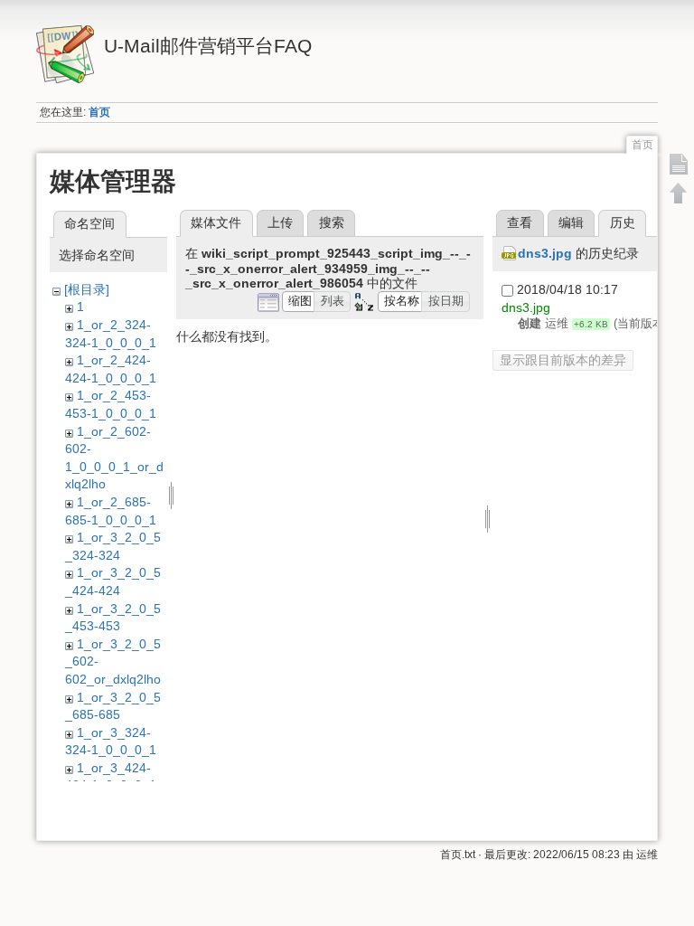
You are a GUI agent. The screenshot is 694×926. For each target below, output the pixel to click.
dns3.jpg (545, 253)
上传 (280, 222)
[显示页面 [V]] (678, 163)
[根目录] (86, 289)
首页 (99, 112)
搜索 (331, 222)
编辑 (571, 222)
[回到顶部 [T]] (678, 192)
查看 (519, 222)
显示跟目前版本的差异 (563, 360)
